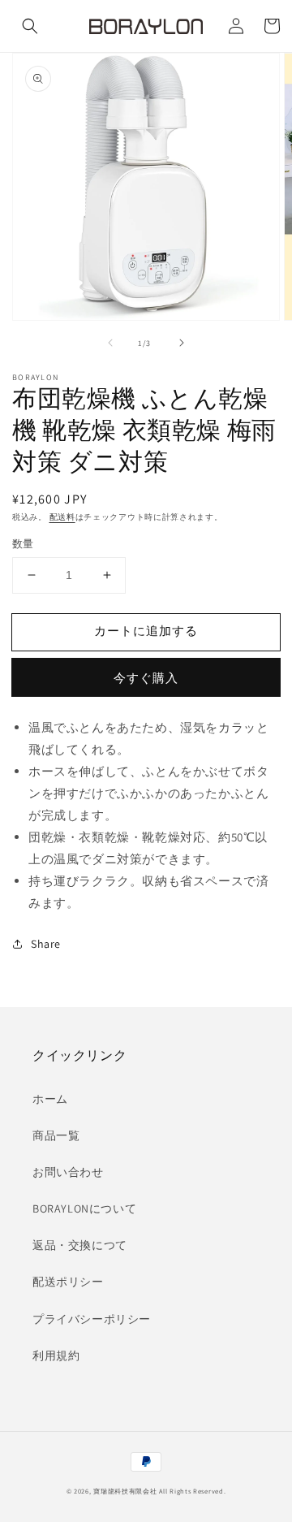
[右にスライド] (182, 343)
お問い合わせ (68, 1172)
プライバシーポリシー (91, 1319)
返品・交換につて (79, 1245)
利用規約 (55, 1355)
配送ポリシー (68, 1281)
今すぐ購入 (146, 677)
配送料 (62, 517)
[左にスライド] (110, 343)
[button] (30, 26)
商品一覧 (55, 1135)
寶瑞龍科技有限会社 (125, 1490)
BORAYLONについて (84, 1208)
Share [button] (46, 943)
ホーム (50, 1099)
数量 (23, 544)
